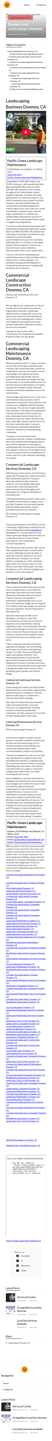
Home (26, 5)
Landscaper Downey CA (20, 17)
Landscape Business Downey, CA (21, 1029)
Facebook (25, 1256)
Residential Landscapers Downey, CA (22, 1002)
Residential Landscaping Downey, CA (22, 1034)
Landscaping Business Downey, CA (22, 51)
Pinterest (25, 1265)
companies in (36, 530)
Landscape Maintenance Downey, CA (23, 920)
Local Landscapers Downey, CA (20, 964)
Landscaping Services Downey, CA (21, 934)
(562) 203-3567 (14, 174)
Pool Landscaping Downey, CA (20, 888)
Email (23, 1270)
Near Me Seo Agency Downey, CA (21, 1140)
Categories (41, 5)
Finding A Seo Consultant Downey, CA (23, 1145)
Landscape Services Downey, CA (20, 891)
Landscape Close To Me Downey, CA (22, 1021)
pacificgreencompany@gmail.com (28, 839)
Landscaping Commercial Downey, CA (23, 893)
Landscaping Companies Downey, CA (23, 1023)
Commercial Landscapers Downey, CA (23, 999)
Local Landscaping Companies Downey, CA (25, 901)
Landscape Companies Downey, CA (22, 931)
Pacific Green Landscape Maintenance (26, 54)
